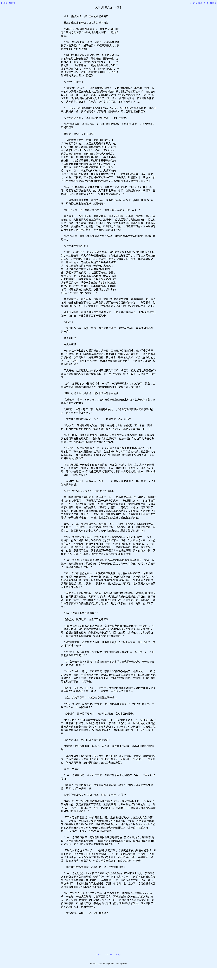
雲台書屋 (4, 3)
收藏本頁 (124, 963)
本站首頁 (92, 963)
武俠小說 (105, 963)
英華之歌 (12, 3)
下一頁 (206, 3)
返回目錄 (108, 954)
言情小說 (118, 963)
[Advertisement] (137, 48)
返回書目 (199, 3)
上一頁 (192, 3)
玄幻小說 (99, 963)
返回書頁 (213, 3)
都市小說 (111, 963)
